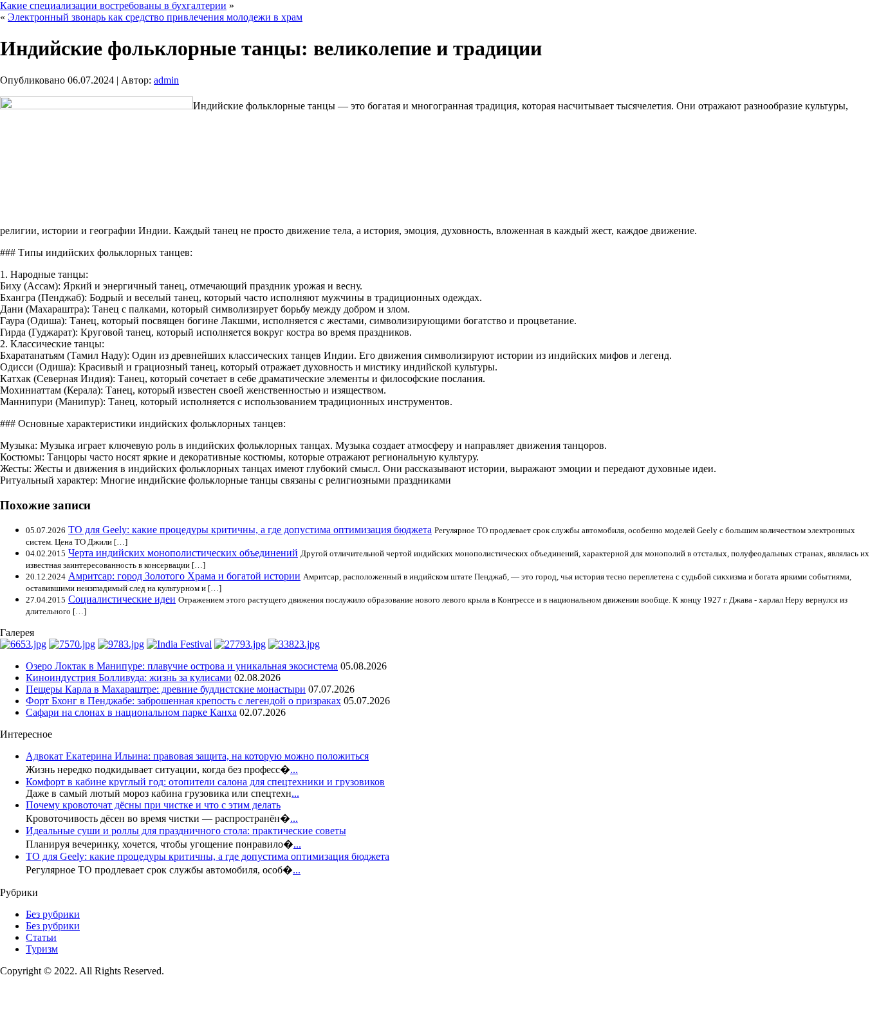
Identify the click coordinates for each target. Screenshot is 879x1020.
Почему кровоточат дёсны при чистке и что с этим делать (153, 804)
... (294, 769)
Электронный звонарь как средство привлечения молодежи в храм (155, 17)
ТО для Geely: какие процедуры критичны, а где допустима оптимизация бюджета (250, 529)
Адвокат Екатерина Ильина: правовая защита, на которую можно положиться (197, 756)
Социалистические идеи (122, 599)
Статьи (41, 937)
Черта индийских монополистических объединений (183, 552)
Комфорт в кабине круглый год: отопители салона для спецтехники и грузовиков (205, 781)
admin (166, 80)
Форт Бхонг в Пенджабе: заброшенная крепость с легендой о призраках (183, 700)
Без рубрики (53, 914)
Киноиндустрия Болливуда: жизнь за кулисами (129, 677)
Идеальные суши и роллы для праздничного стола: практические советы (186, 830)
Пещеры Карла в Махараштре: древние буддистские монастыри (166, 689)
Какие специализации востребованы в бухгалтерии (113, 5)
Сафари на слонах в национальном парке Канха (131, 712)
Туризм (42, 948)
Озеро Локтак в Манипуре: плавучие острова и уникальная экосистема (182, 665)
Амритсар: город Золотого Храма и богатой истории (184, 575)
